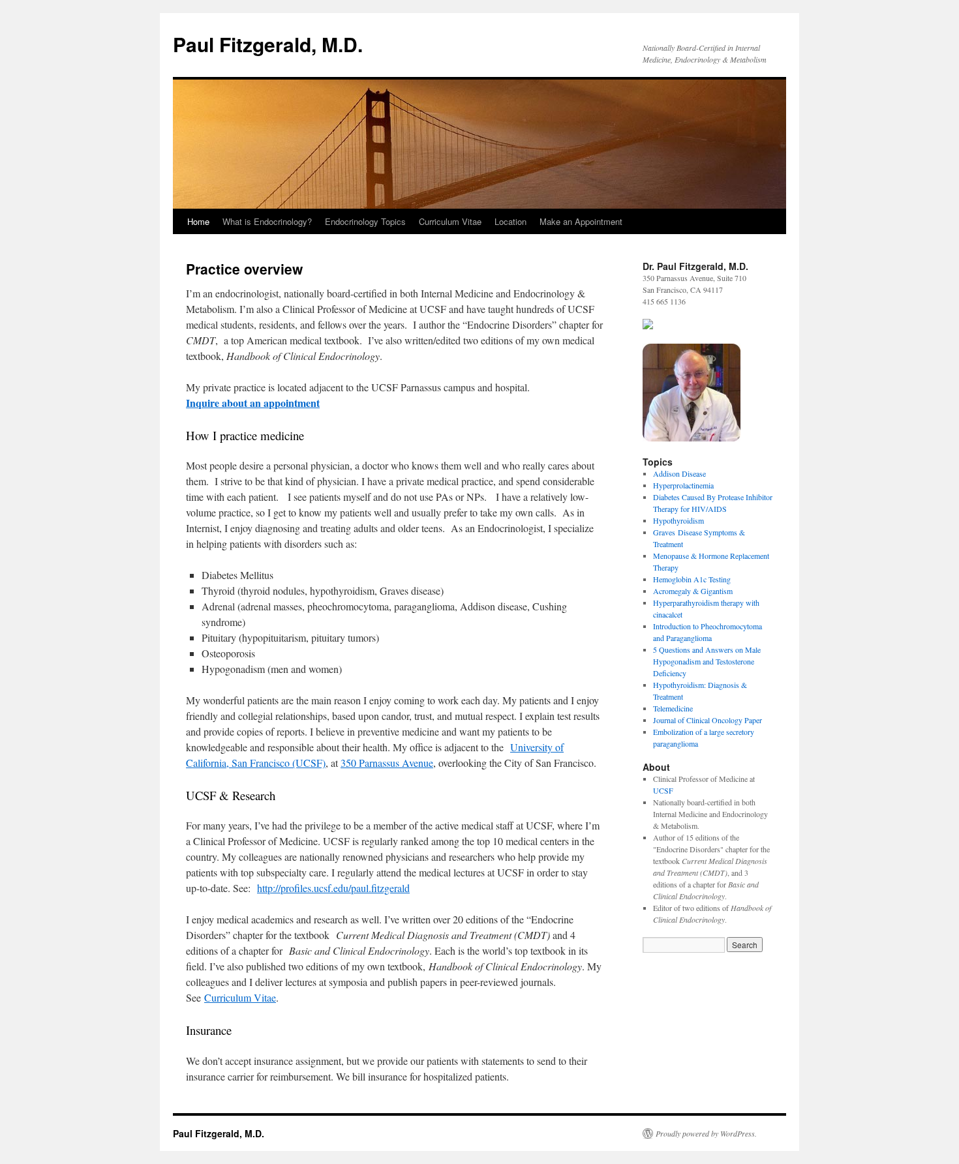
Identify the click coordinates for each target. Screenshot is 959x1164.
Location (510, 221)
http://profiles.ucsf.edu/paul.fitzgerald (333, 888)
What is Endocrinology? (267, 221)
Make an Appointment (581, 221)
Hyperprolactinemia (683, 485)
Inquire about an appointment (253, 402)
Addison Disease (679, 473)
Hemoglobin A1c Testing (692, 579)
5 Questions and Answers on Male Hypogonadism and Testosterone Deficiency (707, 661)
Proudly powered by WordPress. (706, 1133)
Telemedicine (673, 708)
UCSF (663, 790)
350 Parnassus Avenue (387, 762)
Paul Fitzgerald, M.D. (268, 44)
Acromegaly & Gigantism (693, 591)
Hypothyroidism (678, 520)
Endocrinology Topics (365, 221)
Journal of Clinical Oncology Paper (707, 720)
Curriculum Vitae (450, 221)
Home (198, 221)
